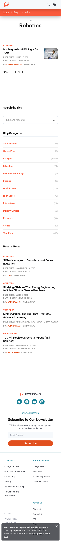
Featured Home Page (13, 173)
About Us (37, 509)
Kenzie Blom (13, 352)
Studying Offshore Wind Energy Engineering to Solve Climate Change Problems (29, 289)
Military (7, 481)
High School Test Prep (14, 486)
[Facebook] (15, 72)
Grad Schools (9, 188)
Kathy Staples (14, 64)
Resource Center (40, 481)
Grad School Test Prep (14, 471)
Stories (6, 225)
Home (6, 12)
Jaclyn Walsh (13, 302)
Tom (8, 275)
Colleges (8, 45)
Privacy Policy (10, 519)
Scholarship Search (41, 476)
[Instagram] (42, 401)
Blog (15, 12)
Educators (8, 166)
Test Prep (8, 233)
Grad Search (38, 471)
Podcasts (8, 218)
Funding (7, 181)
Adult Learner (9, 143)
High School (9, 195)
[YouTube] (34, 401)
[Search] (48, 4)
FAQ (35, 519)
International (9, 203)
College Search (39, 466)
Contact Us (38, 514)
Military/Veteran (11, 211)
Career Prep (9, 151)
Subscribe (30, 443)
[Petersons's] (6, 4)
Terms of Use (10, 522)
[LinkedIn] (23, 72)
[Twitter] (19, 72)
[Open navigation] (54, 4)
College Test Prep (12, 466)
